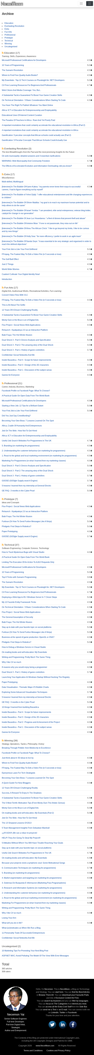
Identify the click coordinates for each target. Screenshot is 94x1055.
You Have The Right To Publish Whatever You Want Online (27, 105)
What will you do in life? (12, 923)
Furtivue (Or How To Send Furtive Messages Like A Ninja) (27, 521)
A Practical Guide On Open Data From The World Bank (25, 396)
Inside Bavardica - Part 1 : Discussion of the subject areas (27, 370)
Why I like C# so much (11, 662)
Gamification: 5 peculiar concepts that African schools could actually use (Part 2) (36, 135)
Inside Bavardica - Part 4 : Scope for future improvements (26, 360)
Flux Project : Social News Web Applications (21, 325)
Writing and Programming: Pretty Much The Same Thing (26, 657)
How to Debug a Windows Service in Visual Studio (24, 647)
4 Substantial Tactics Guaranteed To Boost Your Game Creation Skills (32, 95)
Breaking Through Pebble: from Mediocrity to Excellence (26, 748)
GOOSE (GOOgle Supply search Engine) (19, 481)
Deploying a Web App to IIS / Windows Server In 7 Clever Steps (29, 597)
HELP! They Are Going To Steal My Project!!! (21, 838)
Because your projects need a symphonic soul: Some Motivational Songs (33, 863)
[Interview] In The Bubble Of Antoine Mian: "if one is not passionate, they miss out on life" (40, 223)
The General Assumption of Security (17, 617)
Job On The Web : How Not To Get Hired (19, 431)
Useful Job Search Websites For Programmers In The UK (26, 441)
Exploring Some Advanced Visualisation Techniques (24, 692)
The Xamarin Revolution (12, 70)
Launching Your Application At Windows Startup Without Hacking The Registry (36, 677)
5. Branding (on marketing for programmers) (21, 446)
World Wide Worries (10, 269)
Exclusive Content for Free (67, 998)
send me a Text (49, 1010)
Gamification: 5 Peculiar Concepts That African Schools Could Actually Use (34, 140)
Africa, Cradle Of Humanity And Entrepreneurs (22, 426)
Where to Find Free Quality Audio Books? (20, 75)
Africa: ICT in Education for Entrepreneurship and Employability (29, 110)
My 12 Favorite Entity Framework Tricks (19, 602)
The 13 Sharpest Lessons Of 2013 (16, 823)
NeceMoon (65, 989)
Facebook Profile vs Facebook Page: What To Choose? (26, 391)
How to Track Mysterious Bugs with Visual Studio (23, 552)
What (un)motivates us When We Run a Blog (21, 928)
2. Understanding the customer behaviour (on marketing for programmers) (33, 451)
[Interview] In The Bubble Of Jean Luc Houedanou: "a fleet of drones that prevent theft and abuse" (44, 218)
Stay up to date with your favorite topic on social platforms (26, 627)
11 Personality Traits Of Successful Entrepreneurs (23, 933)
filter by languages (80, 1001)
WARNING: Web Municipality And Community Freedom (26, 161)
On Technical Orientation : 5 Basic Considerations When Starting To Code (34, 100)
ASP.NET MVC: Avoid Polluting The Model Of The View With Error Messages (35, 956)
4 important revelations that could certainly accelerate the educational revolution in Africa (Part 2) (43, 125)
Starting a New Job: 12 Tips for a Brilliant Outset (22, 406)
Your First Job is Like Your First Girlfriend (19, 249)
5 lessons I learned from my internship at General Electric (26, 486)
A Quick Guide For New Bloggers (16, 783)
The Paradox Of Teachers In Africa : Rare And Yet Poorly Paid (28, 120)
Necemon (48, 989)
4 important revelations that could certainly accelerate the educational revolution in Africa (40, 130)
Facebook (72, 1012)
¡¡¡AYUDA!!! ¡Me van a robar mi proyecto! (19, 833)
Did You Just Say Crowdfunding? (16, 416)
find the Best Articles (81, 992)
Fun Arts (8, 32)
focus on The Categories (56, 1004)
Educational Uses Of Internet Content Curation (22, 115)
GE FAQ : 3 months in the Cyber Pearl (18, 491)
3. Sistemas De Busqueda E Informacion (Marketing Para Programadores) (34, 883)
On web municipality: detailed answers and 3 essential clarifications (31, 156)
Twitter (62, 1012)
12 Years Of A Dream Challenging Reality (20, 310)
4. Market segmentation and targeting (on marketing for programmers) (32, 878)
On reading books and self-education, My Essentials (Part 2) (28, 813)
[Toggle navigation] (81, 3)
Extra (7, 29)
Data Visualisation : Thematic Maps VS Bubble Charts (25, 687)
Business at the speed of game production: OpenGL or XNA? (28, 637)
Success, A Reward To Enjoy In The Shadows (21, 793)
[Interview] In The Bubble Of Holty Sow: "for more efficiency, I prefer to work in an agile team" (41, 236)
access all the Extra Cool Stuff (58, 1007)
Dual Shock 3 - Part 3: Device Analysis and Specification (26, 340)
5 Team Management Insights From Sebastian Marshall (26, 828)
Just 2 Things (7, 264)
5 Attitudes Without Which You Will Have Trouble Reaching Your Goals (32, 843)
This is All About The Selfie (13, 305)
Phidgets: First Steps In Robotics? (16, 526)
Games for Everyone (11, 375)
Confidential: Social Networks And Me (18, 355)
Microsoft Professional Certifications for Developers (24, 60)
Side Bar (83, 1007)
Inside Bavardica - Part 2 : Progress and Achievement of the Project (31, 722)
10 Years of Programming (13, 65)
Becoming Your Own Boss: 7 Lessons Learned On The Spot (28, 421)
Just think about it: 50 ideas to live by (18, 758)
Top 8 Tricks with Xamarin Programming (19, 577)
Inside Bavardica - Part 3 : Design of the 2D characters (25, 365)
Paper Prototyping (10, 531)
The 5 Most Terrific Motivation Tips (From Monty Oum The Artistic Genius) (33, 803)
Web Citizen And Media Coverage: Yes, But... (21, 90)
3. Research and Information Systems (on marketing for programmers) (32, 888)
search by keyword (52, 1001)
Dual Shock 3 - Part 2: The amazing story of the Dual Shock (27, 345)
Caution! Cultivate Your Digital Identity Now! (21, 274)
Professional (10, 35)
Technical (9, 41)
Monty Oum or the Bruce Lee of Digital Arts (20, 320)
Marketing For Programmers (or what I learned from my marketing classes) (34, 461)
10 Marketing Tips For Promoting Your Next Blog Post (25, 951)
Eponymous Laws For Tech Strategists (18, 773)
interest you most (79, 1004)
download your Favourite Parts (75, 995)
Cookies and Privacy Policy (58, 1051)
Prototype (9, 38)
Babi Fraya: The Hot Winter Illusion (17, 335)
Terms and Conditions (33, 1051)
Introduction (7, 279)
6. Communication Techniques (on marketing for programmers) (29, 868)
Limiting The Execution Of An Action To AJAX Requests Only (28, 562)
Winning (8, 44)
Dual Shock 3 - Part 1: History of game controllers (23, 350)
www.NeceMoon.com (45, 1046)
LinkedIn (55, 1012)
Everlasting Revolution (14, 26)
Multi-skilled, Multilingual (12, 182)
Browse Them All (46, 995)
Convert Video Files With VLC (15, 295)
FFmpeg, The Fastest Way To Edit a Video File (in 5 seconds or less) (31, 254)
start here (59, 992)
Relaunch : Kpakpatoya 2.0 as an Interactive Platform (25, 330)
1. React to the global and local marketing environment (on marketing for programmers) (39, 456)
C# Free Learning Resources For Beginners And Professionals (29, 85)
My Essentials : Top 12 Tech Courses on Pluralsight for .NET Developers (33, 80)
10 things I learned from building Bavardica (20, 707)
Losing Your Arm (9, 918)
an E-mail (63, 1010)
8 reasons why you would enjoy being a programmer (24, 667)
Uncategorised (11, 46)
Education (9, 23)
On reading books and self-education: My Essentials (24, 652)
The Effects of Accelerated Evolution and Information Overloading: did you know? (37, 166)
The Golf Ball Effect (10, 259)
